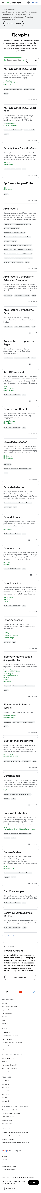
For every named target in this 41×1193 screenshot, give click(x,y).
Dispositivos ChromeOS (9, 1065)
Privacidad (5, 1046)
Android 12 (5, 1098)
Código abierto (7, 1013)
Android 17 (5, 1081)
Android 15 (5, 1087)
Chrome (4, 1159)
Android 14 (5, 1091)
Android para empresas (9, 1006)
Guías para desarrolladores (11, 1113)
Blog (3, 1020)
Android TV (5, 1072)
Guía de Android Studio (9, 1110)
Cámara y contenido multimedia (12, 1042)
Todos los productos (9, 1170)
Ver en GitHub (20, 977)
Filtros (32, 60)
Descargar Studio (7, 1120)
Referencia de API (8, 1117)
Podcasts (5, 1023)
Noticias (4, 1017)
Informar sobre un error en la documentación (17, 1136)
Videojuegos (6, 1032)
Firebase (4, 1163)
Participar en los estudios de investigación (15, 1143)
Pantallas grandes (7, 1058)
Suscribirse (34, 1182)
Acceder (35, 2)
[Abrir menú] (3, 2)
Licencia (14, 1177)
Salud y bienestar (7, 1039)
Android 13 (5, 1094)
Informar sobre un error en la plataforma (15, 1132)
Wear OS (5, 1062)
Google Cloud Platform (9, 1166)
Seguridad (5, 1010)
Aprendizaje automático (10, 1036)
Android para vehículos (9, 1068)
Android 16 (5, 1084)
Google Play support (8, 1139)
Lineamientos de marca (26, 1177)
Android (4, 1003)
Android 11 (5, 1101)
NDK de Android (7, 1123)
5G (3, 1049)
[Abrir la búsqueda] (24, 2)
